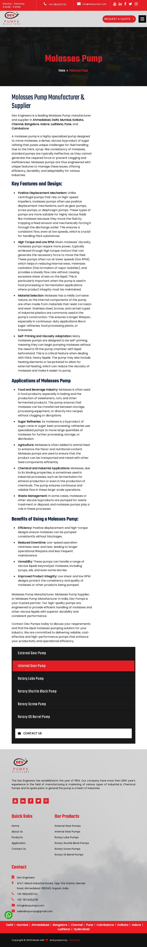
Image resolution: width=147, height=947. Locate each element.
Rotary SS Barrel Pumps (69, 854)
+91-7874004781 (27, 900)
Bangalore (60, 925)
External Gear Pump (32, 653)
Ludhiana (64, 929)
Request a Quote (117, 19)
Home (62, 70)
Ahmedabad (40, 925)
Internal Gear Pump (32, 666)
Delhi (9, 925)
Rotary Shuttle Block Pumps (72, 843)
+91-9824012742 (57, 4)
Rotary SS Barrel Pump (34, 717)
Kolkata (122, 925)
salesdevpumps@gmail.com (35, 911)
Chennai (76, 925)
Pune (89, 925)
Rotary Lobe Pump (31, 679)
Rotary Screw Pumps (67, 849)
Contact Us (19, 849)
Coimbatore (105, 925)
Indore (136, 925)
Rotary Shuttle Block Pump (37, 691)
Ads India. (74, 940)
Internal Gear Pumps (67, 831)
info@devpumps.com (94, 4)
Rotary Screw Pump (32, 704)
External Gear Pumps (68, 826)
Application (19, 843)
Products (17, 837)
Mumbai (22, 925)
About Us (17, 831)
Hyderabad (81, 929)
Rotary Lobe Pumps (67, 837)
